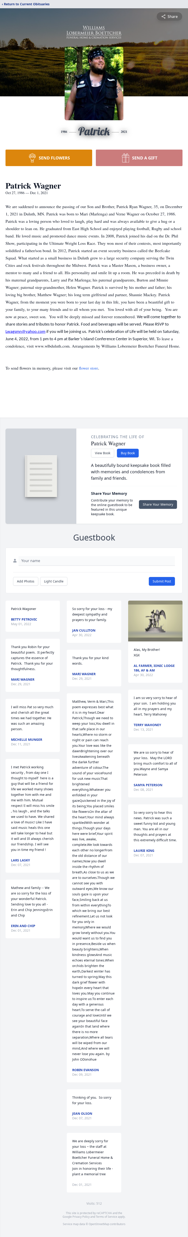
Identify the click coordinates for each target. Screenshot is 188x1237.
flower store (88, 368)
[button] (155, 621)
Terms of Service (106, 1217)
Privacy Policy (81, 1217)
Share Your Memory (158, 504)
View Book (102, 453)
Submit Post (162, 581)
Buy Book (128, 453)
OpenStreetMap (99, 1224)
